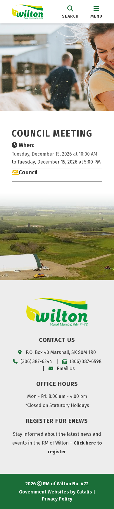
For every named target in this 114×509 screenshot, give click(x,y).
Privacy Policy (57, 499)
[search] (70, 11)
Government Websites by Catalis (55, 492)
